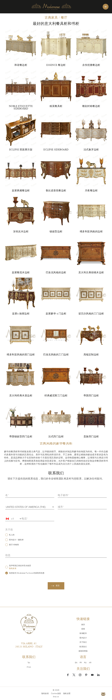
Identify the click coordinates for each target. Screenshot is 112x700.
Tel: (29, 663)
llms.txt (56, 697)
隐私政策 (12, 568)
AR (90, 663)
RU (85, 663)
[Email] (103, 694)
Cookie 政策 (56, 693)
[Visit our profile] (67, 674)
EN (76, 663)
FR (81, 663)
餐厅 (64, 17)
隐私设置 (67, 693)
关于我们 (83, 642)
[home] (51, 6)
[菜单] (105, 7)
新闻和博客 (83, 651)
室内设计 (83, 638)
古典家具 (51, 17)
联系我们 (83, 647)
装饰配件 (83, 633)
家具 (83, 625)
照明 (83, 629)
